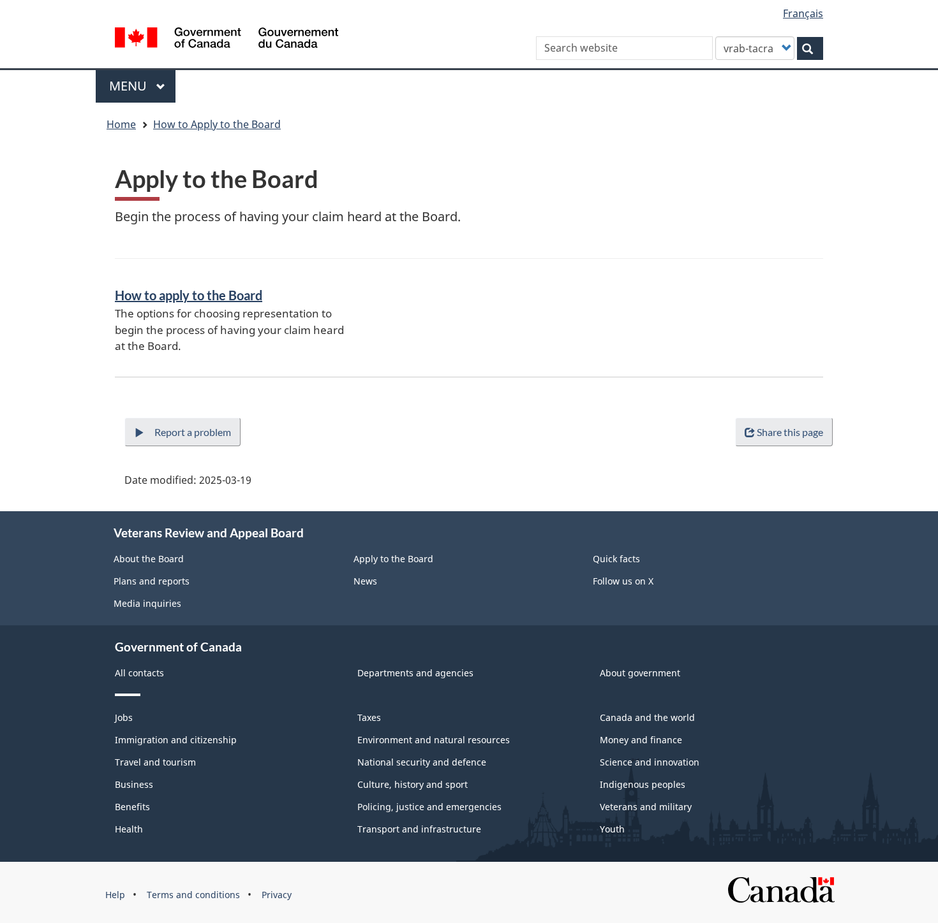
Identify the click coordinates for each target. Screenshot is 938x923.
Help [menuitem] (115, 895)
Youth (612, 829)
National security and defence (421, 762)
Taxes (369, 717)
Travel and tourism (155, 762)
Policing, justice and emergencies (429, 807)
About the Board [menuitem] (149, 559)
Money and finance (641, 740)
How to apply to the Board (188, 295)
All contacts (139, 673)
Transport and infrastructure (419, 829)
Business (134, 784)
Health (129, 829)
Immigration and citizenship (176, 740)
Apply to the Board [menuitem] (393, 559)
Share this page (790, 432)
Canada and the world (647, 717)
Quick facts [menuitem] (616, 559)
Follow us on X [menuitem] (623, 581)
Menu (129, 85)
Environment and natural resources (433, 740)
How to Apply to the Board (217, 124)
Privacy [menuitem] (277, 895)
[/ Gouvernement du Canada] (226, 39)
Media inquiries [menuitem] (147, 603)
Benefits (132, 807)
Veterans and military (646, 807)
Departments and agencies (415, 673)
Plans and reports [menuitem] (152, 581)
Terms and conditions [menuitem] (193, 895)
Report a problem (192, 432)
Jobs (124, 717)
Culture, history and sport (412, 784)
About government (640, 673)
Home (121, 124)
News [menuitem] (365, 581)
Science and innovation (649, 762)
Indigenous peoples (642, 784)
